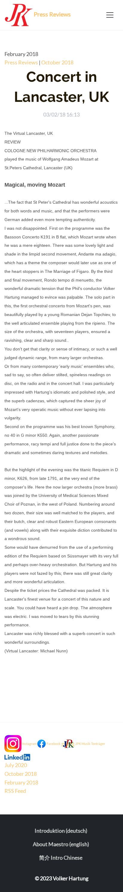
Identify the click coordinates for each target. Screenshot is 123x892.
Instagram (29, 744)
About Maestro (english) (61, 844)
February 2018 (21, 782)
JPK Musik (82, 744)
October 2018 (57, 62)
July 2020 (15, 765)
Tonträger (98, 744)
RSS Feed (15, 790)
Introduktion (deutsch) (61, 830)
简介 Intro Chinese (60, 857)
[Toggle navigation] (110, 15)
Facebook (54, 744)
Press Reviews (21, 62)
